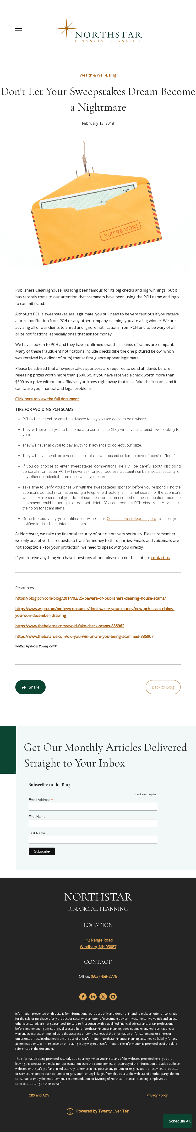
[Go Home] (98, 28)
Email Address (41, 800)
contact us (160, 557)
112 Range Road (98, 940)
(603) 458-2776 (104, 976)
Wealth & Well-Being (98, 75)
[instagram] (113, 997)
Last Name (37, 833)
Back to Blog (163, 687)
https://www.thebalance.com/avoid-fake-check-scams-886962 (69, 625)
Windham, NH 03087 (98, 946)
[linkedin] (93, 997)
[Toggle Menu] (18, 28)
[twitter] (103, 996)
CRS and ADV (39, 1095)
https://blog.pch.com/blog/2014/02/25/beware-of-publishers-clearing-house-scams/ (90, 598)
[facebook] (83, 997)
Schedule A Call (180, 1121)
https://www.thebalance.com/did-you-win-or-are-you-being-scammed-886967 (84, 636)
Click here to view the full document (47, 398)
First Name (37, 816)
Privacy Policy (157, 1095)
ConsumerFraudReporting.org (131, 518)
